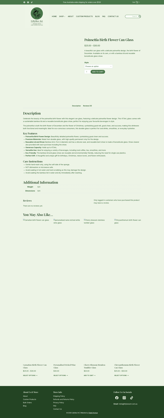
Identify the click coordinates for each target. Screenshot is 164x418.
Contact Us (113, 16)
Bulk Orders (27, 403)
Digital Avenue (93, 413)
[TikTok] (31, 2)
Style (86, 63)
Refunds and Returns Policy (63, 399)
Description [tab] (76, 106)
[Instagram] (28, 2)
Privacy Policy (58, 403)
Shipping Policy (59, 396)
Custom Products (84, 16)
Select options (29, 375)
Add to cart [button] (88, 375)
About (71, 16)
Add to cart (97, 72)
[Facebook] (24, 2)
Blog (97, 16)
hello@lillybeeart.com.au (128, 404)
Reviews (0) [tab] (87, 106)
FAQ (103, 16)
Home (54, 16)
